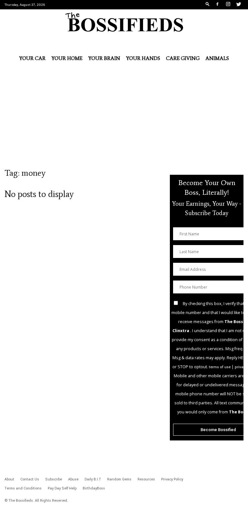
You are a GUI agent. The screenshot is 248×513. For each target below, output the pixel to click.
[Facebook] (217, 4)
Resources (146, 479)
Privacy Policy (172, 479)
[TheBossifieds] (124, 22)
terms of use (220, 367)
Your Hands (143, 58)
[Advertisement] (124, 119)
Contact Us (29, 479)
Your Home (66, 58)
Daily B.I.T (93, 479)
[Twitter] (238, 4)
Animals (217, 58)
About (9, 479)
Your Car (32, 58)
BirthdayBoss (94, 488)
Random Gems (119, 479)
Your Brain (104, 58)
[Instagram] (228, 4)
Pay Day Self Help (62, 488)
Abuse (73, 479)
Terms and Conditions (23, 488)
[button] (207, 5)
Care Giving (183, 58)
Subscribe (53, 479)
